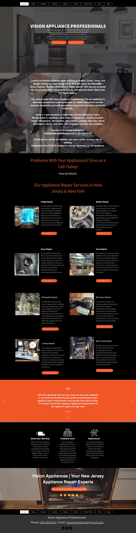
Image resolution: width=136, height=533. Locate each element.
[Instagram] (63, 528)
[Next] (131, 400)
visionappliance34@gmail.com (59, 133)
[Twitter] (70, 528)
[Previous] (5, 400)
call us (39, 451)
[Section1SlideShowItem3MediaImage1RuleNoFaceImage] (69, 417)
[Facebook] (67, 528)
